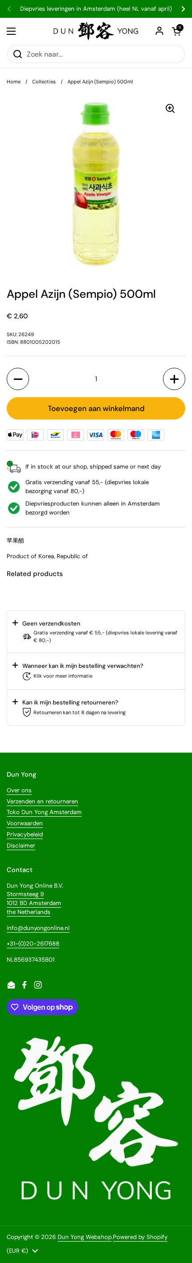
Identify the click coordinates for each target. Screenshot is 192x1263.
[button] (18, 379)
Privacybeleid (25, 834)
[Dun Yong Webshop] (96, 31)
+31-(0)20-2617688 (33, 943)
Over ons (19, 790)
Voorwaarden (25, 823)
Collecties (44, 81)
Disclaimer (21, 845)
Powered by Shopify (140, 1237)
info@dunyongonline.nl (38, 928)
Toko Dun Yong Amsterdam (44, 812)
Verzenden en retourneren (42, 801)
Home (14, 81)
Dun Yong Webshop (85, 1237)
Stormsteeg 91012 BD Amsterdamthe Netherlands (34, 902)
